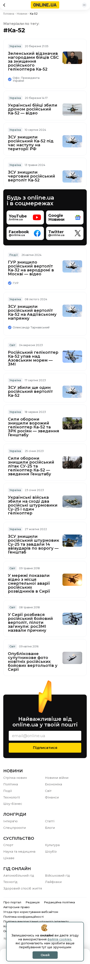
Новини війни (56, 778)
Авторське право (16, 907)
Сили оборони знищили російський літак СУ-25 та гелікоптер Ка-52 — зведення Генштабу (31, 466)
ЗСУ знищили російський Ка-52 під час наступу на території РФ (31, 143)
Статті (49, 821)
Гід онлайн (17, 868)
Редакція (33, 902)
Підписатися (45, 748)
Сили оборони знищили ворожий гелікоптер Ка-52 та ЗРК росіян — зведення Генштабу (33, 427)
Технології (11, 797)
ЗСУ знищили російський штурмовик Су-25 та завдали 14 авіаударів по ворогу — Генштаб (33, 544)
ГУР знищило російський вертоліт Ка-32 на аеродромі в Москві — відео (31, 268)
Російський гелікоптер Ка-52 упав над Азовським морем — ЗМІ (33, 358)
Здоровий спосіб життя (22, 888)
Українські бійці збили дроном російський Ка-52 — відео (32, 109)
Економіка (53, 784)
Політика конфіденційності (23, 916)
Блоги (50, 828)
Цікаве (8, 858)
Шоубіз (51, 852)
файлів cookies (59, 939)
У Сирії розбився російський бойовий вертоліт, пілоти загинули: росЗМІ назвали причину (30, 622)
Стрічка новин (15, 778)
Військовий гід (57, 876)
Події (13, 255)
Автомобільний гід (18, 876)
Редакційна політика (59, 902)
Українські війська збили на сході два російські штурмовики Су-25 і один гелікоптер (32, 505)
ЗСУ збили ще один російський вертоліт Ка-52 (30, 391)
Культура (52, 845)
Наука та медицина (19, 852)
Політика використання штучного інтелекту (36, 921)
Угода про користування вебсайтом (30, 912)
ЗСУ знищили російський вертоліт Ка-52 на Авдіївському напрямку (32, 312)
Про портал (12, 902)
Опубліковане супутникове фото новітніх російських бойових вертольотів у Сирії (32, 661)
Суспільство (18, 838)
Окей (45, 955)
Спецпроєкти (14, 828)
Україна (15, 46)
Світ (12, 345)
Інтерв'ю (10, 821)
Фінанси (52, 797)
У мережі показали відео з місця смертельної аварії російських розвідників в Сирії (29, 583)
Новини (13, 771)
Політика (10, 784)
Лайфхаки (53, 882)
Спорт (8, 845)
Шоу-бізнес (12, 804)
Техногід (10, 882)
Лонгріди (14, 814)
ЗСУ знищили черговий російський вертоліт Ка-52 (31, 176)
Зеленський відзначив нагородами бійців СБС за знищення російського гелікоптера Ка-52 (33, 61)
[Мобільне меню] (84, 5)
